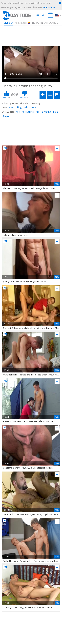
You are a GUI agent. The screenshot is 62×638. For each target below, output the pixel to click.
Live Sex (8, 22)
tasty (33, 107)
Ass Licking (28, 111)
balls (26, 107)
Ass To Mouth (43, 111)
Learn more (49, 7)
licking (18, 107)
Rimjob (6, 116)
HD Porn (37, 22)
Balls (55, 111)
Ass (18, 111)
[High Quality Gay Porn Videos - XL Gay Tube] (16, 15)
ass (11, 107)
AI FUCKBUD (51, 22)
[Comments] (50, 95)
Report (57, 95)
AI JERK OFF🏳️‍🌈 (22, 22)
